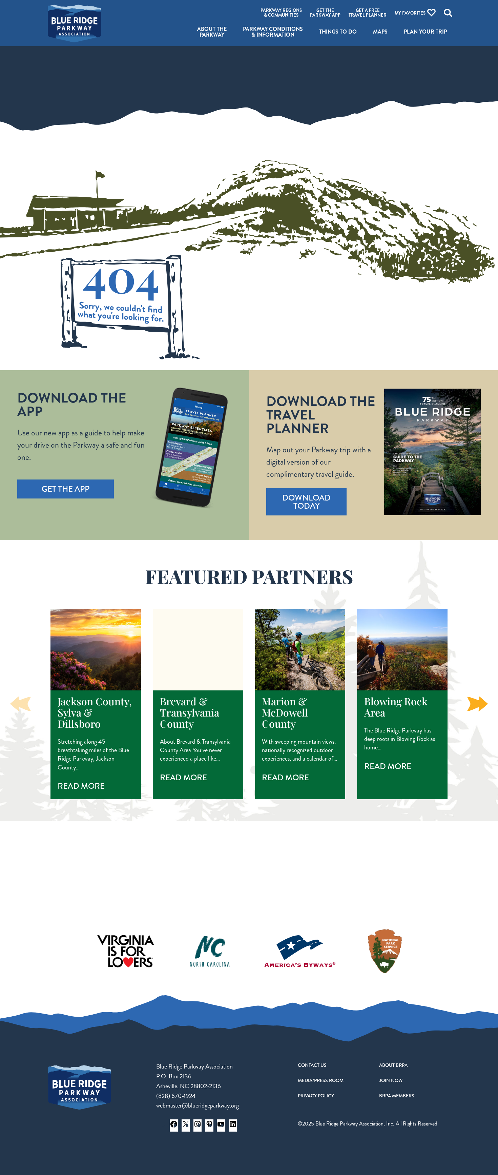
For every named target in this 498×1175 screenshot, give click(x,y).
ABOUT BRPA (393, 1065)
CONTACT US (312, 1065)
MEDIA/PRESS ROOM (321, 1080)
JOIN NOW (391, 1080)
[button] (477, 704)
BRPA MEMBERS (396, 1095)
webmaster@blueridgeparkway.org (197, 1105)
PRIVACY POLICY (316, 1095)
